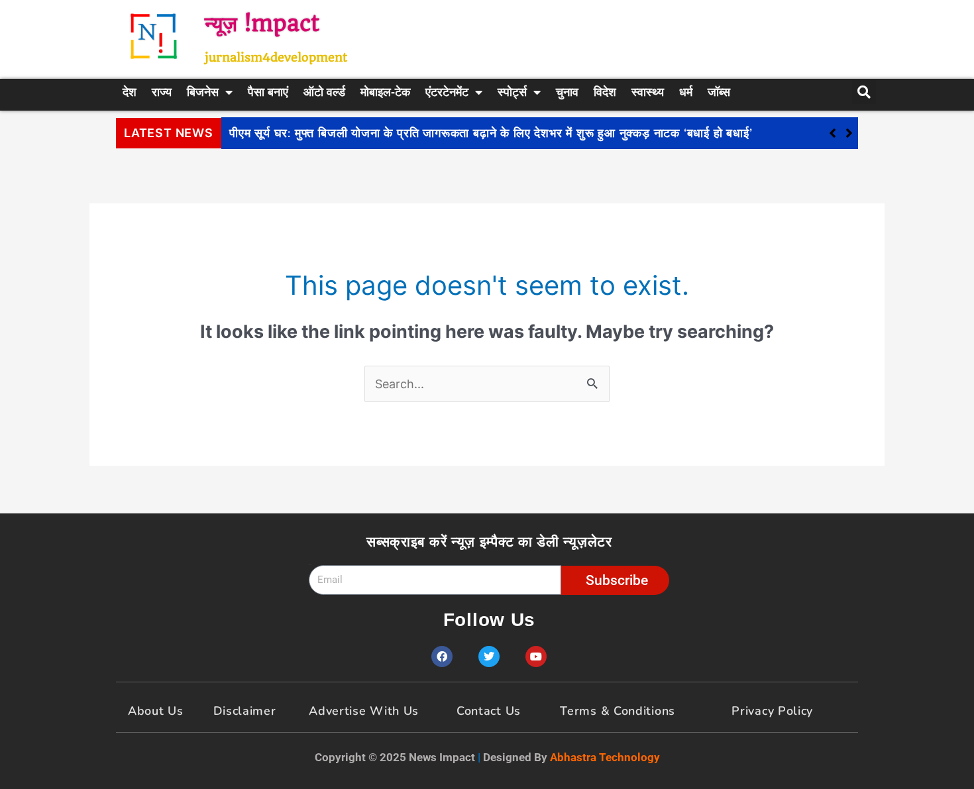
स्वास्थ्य (647, 92)
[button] (849, 133)
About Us (156, 711)
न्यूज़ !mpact (262, 23)
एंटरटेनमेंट (446, 92)
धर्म (685, 92)
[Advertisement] (636, 36)
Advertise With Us (364, 711)
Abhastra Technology (605, 757)
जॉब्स (719, 92)
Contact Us (489, 711)
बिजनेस (203, 92)
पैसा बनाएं (268, 92)
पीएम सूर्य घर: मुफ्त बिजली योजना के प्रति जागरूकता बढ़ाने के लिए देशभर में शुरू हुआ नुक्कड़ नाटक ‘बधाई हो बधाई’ (491, 133)
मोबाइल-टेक (385, 92)
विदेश (605, 92)
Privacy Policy (772, 711)
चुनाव (567, 92)
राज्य (162, 92)
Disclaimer (244, 711)
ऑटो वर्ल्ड (324, 92)
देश (129, 92)
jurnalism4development (276, 57)
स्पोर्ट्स (512, 92)
